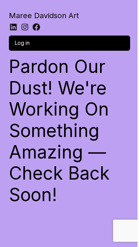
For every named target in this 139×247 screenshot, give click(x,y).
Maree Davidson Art (44, 15)
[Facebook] (36, 27)
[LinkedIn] (13, 27)
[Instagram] (24, 27)
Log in (22, 43)
